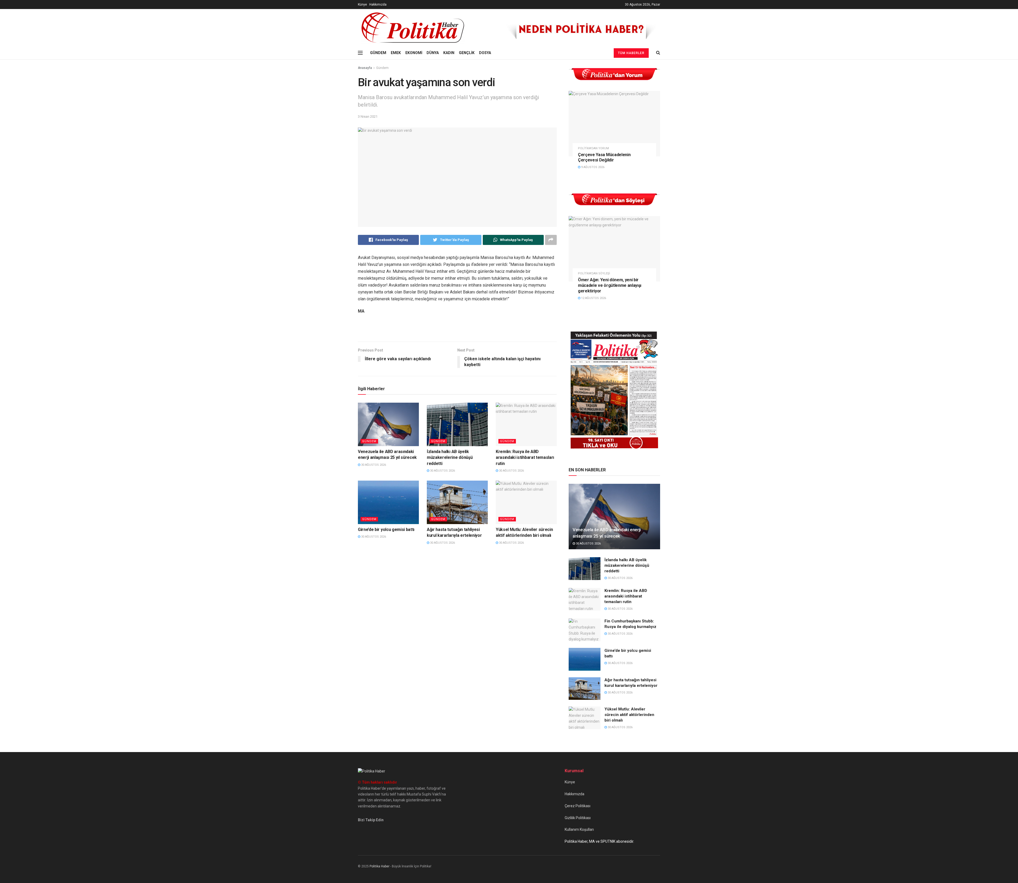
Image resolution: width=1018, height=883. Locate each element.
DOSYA (485, 53)
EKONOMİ (413, 53)
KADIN (448, 53)
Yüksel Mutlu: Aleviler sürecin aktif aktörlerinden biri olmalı (629, 715)
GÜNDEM (378, 53)
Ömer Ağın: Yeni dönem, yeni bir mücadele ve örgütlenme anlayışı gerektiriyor (609, 285)
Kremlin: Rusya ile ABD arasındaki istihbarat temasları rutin (525, 457)
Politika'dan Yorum (593, 148)
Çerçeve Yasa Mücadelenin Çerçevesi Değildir (604, 157)
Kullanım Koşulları (579, 829)
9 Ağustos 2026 (592, 167)
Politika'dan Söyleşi (594, 273)
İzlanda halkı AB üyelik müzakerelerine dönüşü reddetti (449, 457)
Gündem (382, 68)
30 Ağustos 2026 (373, 465)
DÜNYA (433, 53)
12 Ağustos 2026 (593, 298)
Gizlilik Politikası (578, 818)
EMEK (396, 53)
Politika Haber (379, 866)
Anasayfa (365, 68)
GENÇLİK (467, 53)
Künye (362, 4)
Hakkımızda (378, 4)
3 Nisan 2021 (368, 116)
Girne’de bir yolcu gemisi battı (386, 529)
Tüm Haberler (631, 53)
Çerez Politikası (577, 806)
